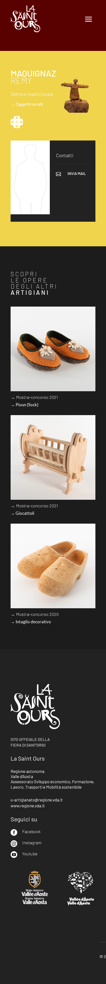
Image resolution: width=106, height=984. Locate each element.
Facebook (31, 831)
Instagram (31, 842)
